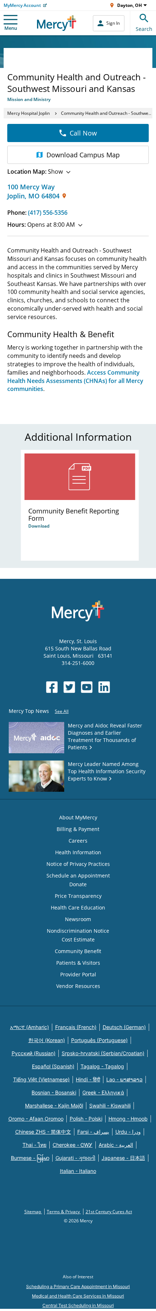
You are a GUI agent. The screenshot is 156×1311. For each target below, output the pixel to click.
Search (144, 28)
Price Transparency (78, 895)
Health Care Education (78, 907)
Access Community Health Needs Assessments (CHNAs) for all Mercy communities (75, 380)
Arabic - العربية (116, 1145)
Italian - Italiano (78, 1171)
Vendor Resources (78, 986)
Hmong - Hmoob (128, 1119)
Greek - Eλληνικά (103, 1092)
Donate (78, 884)
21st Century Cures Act (109, 1212)
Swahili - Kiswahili (110, 1105)
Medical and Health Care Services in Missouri (78, 1296)
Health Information (78, 852)
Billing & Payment (78, 829)
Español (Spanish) (53, 1066)
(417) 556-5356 (47, 213)
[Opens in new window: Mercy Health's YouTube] (87, 687)
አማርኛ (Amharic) (29, 1027)
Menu (10, 28)
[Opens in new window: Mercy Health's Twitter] (69, 687)
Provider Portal (78, 974)
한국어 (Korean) (46, 1040)
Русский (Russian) (34, 1053)
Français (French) (76, 1027)
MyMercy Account (22, 5)
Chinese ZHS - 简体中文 (43, 1132)
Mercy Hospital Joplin (28, 113)
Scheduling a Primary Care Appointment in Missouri (78, 1286)
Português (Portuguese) (99, 1040)
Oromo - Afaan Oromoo (35, 1119)
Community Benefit (78, 951)
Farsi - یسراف (93, 1132)
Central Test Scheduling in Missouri (78, 1305)
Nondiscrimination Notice (78, 930)
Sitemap (33, 1212)
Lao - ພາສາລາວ (124, 1079)
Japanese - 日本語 (123, 1158)
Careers (78, 840)
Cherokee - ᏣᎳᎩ (73, 1145)
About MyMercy (78, 817)
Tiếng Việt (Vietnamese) (41, 1079)
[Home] (57, 23)
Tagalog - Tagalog (102, 1066)
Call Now (83, 133)
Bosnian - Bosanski (54, 1092)
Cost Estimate (78, 939)
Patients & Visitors (78, 962)
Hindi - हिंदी (88, 1079)
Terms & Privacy (64, 1212)
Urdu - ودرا (128, 1132)
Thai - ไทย (34, 1145)
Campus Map (83, 154)
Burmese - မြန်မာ (30, 1158)
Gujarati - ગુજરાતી (75, 1158)
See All (62, 711)
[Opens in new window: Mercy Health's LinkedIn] (104, 687)
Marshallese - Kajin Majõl (54, 1105)
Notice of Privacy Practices (78, 863)
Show (35, 172)
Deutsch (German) (124, 1027)
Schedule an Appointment (78, 875)
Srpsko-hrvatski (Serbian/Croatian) (103, 1053)
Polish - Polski (86, 1119)
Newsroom (78, 919)
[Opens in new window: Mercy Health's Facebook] (52, 687)
